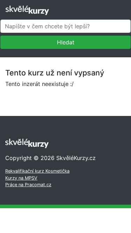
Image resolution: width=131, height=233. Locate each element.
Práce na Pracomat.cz (28, 184)
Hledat (65, 42)
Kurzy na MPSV (21, 178)
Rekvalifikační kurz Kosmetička (37, 171)
